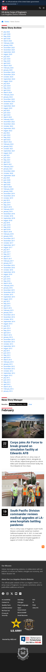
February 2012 (8, 389)
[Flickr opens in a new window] (20, 594)
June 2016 (7, 279)
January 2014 (8, 337)
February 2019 (8, 209)
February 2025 (8, 68)
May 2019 (7, 205)
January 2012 (8, 391)
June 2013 (7, 353)
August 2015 (8, 299)
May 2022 (7, 137)
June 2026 (7, 34)
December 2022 (9, 122)
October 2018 (8, 216)
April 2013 (7, 357)
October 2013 (8, 344)
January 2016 (8, 288)
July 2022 (7, 133)
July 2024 (7, 83)
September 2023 (9, 106)
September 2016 (9, 272)
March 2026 (8, 41)
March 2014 (8, 335)
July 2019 (7, 200)
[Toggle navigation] (42, 8)
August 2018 (8, 220)
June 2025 (7, 59)
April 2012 (7, 384)
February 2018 (8, 234)
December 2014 (9, 315)
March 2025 (8, 65)
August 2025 (8, 54)
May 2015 (7, 303)
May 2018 (7, 227)
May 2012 (7, 382)
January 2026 (8, 45)
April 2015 (7, 306)
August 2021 (8, 153)
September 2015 (9, 297)
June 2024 (7, 86)
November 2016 (9, 268)
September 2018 (9, 218)
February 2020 (8, 189)
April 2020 (7, 184)
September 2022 (9, 128)
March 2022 (8, 142)
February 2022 (8, 144)
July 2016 (7, 277)
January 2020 (8, 191)
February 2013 (8, 362)
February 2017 (8, 261)
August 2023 (8, 108)
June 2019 (7, 202)
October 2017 (8, 243)
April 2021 (7, 162)
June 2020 (7, 180)
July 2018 (7, 223)
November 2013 (9, 342)
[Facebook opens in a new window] (3, 594)
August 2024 (8, 81)
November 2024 (9, 74)
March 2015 (8, 308)
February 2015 (8, 310)
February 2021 (8, 167)
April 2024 (7, 90)
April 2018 (7, 229)
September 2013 (9, 346)
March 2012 (8, 387)
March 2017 (8, 259)
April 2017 (7, 256)
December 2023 (9, 99)
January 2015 (8, 312)
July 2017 (7, 250)
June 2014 (7, 328)
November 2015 (9, 292)
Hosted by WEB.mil (9, 639)
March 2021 (8, 164)
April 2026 (7, 39)
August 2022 (8, 131)
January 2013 (8, 364)
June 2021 (7, 158)
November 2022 (9, 124)
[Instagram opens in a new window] (7, 594)
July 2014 (7, 326)
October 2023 (8, 104)
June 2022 (7, 135)
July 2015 (7, 301)
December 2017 (9, 238)
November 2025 (9, 50)
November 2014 (9, 317)
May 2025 (7, 61)
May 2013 (7, 355)
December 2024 (9, 72)
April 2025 (7, 63)
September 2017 (9, 245)
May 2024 (7, 88)
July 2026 (7, 32)
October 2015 (8, 294)
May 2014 (7, 330)
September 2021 (9, 151)
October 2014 (8, 319)
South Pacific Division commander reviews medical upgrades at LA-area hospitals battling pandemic (27, 518)
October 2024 (8, 77)
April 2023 (7, 115)
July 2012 (7, 378)
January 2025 (8, 70)
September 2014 (9, 321)
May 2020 (7, 182)
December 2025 (9, 48)
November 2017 (9, 241)
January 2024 (8, 97)
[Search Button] (39, 8)
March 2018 (8, 232)
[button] (10, 4)
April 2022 (7, 140)
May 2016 (7, 281)
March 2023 (8, 117)
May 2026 (7, 36)
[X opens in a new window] (11, 594)
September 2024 (9, 79)
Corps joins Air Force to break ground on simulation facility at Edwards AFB (26, 448)
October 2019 (8, 198)
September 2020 (9, 175)
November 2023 (9, 101)
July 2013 (7, 351)
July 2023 (7, 110)
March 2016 (8, 283)
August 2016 (8, 274)
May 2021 (7, 160)
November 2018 (9, 214)
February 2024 (8, 95)
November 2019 (9, 196)
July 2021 (7, 155)
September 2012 (9, 373)
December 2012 (9, 366)
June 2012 (7, 380)
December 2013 (9, 339)
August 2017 (8, 247)
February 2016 (8, 286)
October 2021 (8, 149)
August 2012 (8, 375)
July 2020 (7, 178)
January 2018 (8, 236)
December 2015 (9, 290)
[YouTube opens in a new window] (16, 594)
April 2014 (7, 333)
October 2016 (8, 270)
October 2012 (8, 371)
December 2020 (9, 171)
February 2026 (8, 43)
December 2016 (9, 265)
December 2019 (9, 193)
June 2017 (7, 252)
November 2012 (9, 369)
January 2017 (8, 263)
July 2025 (7, 56)
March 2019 (8, 207)
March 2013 (8, 360)
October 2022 (8, 126)
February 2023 (8, 119)
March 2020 (8, 187)
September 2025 (9, 52)
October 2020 (8, 173)
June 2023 (7, 113)
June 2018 (7, 225)
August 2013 (8, 348)
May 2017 (7, 254)
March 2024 (8, 92)
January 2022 (8, 146)
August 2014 (8, 324)
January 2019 (8, 211)
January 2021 (8, 169)
